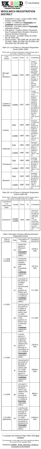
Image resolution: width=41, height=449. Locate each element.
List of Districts (33, 3)
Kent (14, 125)
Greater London (15, 220)
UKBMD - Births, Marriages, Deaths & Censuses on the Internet (24, 446)
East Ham (22, 401)
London (15, 75)
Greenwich (28, 23)
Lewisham (9, 24)
